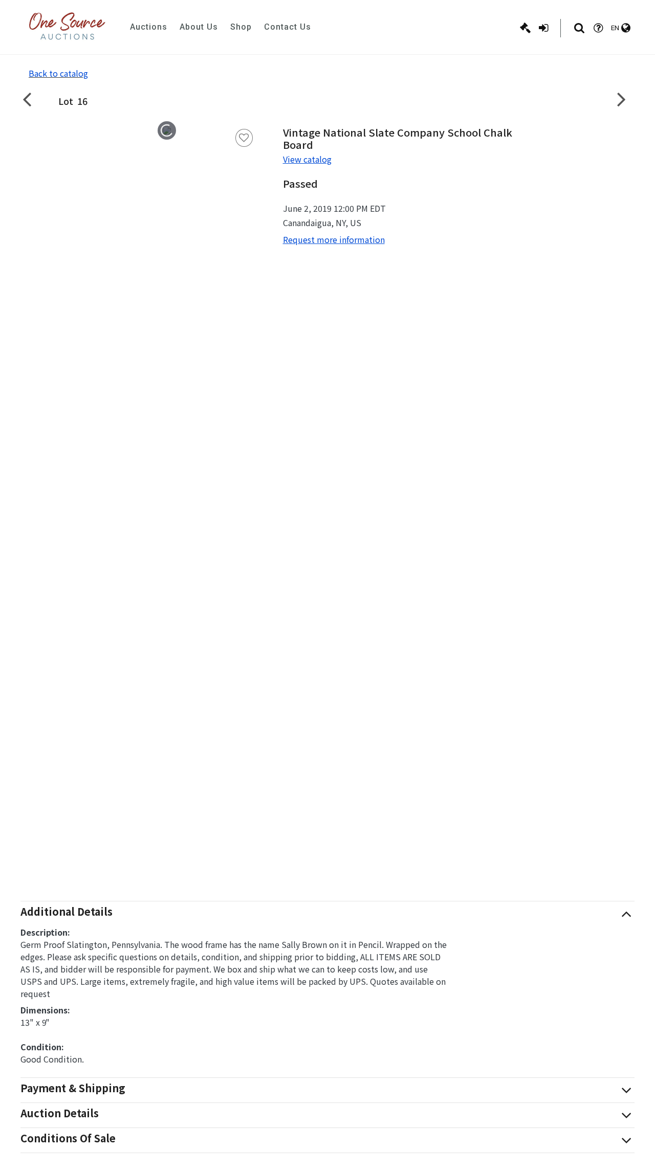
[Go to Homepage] (67, 27)
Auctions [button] (148, 27)
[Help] (598, 28)
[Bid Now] (525, 28)
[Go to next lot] (622, 98)
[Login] (543, 28)
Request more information (334, 239)
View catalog (307, 159)
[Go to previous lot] (33, 98)
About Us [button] (199, 27)
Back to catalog (58, 73)
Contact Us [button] (287, 27)
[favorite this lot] (244, 138)
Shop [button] (241, 27)
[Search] (579, 28)
